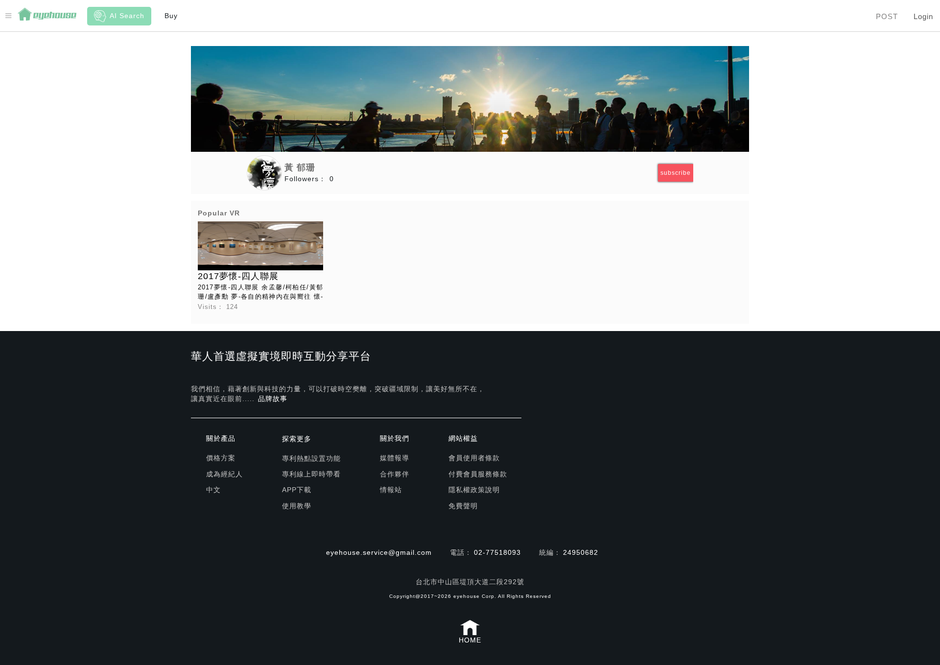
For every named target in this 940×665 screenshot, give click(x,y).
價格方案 (220, 458)
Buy (171, 16)
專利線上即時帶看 (311, 474)
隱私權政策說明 (474, 490)
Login (923, 16)
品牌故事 (272, 399)
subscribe (675, 173)
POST (887, 16)
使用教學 (296, 506)
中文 (213, 490)
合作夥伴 (394, 474)
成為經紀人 (224, 474)
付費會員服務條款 (477, 474)
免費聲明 (463, 506)
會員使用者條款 (474, 458)
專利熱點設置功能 (311, 458)
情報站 (391, 490)
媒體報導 (394, 458)
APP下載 (296, 490)
